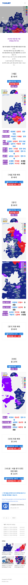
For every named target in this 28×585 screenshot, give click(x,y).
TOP (25, 580)
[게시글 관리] (8, 518)
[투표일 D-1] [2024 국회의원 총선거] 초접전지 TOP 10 (11, 532)
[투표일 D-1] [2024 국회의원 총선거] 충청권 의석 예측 (11, 528)
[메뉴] (25, 3)
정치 (5, 524)
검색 (21, 3)
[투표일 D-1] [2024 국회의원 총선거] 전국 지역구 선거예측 (11, 534)
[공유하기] (6, 518)
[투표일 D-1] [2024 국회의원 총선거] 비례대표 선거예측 (11, 536)
